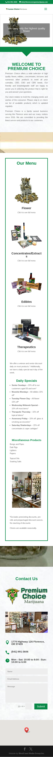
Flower (26, 208)
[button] (27, 730)
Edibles (26, 301)
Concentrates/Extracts (26, 255)
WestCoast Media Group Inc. (31, 753)
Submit (41, 706)
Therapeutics (26, 347)
